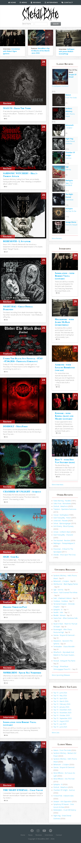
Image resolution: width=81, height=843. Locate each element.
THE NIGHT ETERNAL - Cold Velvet (23, 790)
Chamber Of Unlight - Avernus (64, 790)
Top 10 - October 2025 (61, 715)
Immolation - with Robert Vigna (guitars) (64, 275)
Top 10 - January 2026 (61, 707)
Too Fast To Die (70, 211)
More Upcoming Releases (61, 675)
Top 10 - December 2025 (62, 710)
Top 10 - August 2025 (61, 721)
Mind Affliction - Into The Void (63, 779)
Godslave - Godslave (60, 601)
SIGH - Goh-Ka (11, 556)
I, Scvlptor (68, 128)
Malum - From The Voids (62, 750)
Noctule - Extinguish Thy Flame (64, 661)
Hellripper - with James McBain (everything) (64, 321)
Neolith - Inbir (58, 612)
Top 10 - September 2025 (62, 718)
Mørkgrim (69, 180)
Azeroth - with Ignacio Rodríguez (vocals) (65, 367)
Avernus (68, 158)
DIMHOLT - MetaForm (15, 426)
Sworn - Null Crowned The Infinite (65, 592)
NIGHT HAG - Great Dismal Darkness (18, 308)
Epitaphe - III (57, 609)
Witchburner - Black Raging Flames (65, 584)
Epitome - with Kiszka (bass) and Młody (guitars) (64, 415)
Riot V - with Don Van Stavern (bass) (65, 461)
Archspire (69, 209)
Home (13, 2)
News (24, 2)
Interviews (52, 2)
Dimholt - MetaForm (60, 506)
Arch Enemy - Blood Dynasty (63, 526)
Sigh (67, 167)
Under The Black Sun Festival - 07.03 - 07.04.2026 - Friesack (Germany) (22, 360)
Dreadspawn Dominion (60, 86)
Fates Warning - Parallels (62, 501)
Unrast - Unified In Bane (62, 532)
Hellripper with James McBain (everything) (66, 51)
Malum (68, 95)
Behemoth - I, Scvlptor (61, 581)
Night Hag (69, 139)
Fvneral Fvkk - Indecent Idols (63, 796)
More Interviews (57, 484)
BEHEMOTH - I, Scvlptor (17, 241)
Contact (68, 2)
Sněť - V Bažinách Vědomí (62, 598)
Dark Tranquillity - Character (63, 535)
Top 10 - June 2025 (60, 727)
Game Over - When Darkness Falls (65, 618)
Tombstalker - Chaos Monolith (64, 646)
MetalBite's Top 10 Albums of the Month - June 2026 (40, 50)
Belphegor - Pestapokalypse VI (64, 543)
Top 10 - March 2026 (60, 701)
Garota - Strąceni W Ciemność (64, 635)
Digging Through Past (15, 607)
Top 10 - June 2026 (60, 693)
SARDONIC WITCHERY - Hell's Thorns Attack (20, 174)
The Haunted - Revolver (61, 540)
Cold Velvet (69, 200)
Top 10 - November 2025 (62, 713)
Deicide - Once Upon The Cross (64, 555)
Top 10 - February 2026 (61, 704)
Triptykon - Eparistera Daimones (64, 509)
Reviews (36, 2)
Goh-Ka (68, 169)
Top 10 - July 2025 (59, 724)
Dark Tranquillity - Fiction (62, 518)
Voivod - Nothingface (60, 515)
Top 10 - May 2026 (60, 695)
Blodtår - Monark (59, 615)
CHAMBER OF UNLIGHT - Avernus (22, 491)
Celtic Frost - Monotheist (62, 503)
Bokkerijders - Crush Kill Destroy (64, 810)
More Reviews (57, 238)
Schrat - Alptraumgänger (62, 523)
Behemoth (69, 125)
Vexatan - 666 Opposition (62, 801)
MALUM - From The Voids (17, 108)
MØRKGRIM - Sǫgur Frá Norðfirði (22, 672)
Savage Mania (70, 222)
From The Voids (71, 98)
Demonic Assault (71, 225)
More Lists (55, 733)
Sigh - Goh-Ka (58, 590)
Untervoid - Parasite (60, 520)
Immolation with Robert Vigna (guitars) (11, 51)
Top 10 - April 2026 (60, 698)
